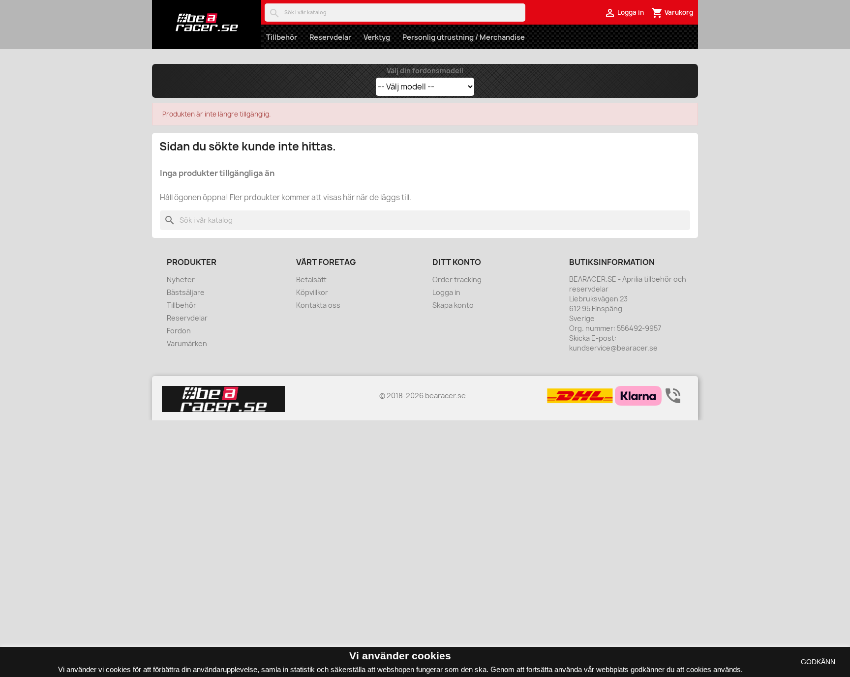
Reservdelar (330, 37)
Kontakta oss (318, 305)
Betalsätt (311, 279)
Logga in (446, 292)
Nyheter (181, 279)
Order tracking (457, 279)
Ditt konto (456, 262)
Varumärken (187, 343)
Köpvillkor (312, 292)
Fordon (179, 330)
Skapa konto (453, 305)
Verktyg (377, 37)
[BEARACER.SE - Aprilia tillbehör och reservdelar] (206, 22)
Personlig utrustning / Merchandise (463, 37)
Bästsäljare (186, 292)
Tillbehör (281, 37)
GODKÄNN (818, 662)
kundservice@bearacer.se (613, 348)
